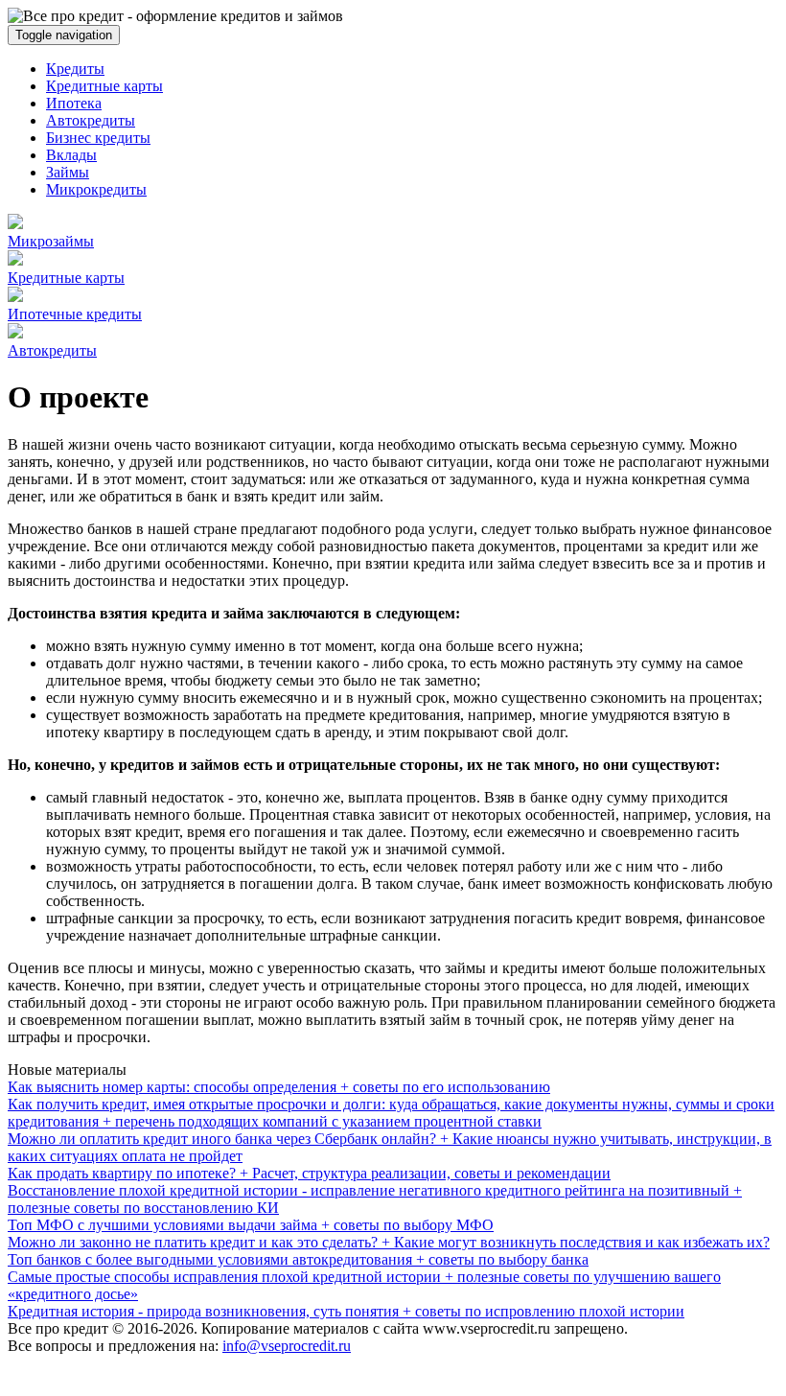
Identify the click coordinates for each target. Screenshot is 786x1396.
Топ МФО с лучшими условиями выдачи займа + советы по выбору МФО (251, 1225)
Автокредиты (90, 120)
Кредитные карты (104, 86)
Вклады (71, 155)
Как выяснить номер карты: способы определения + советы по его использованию (279, 1087)
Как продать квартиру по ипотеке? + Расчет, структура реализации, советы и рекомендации (309, 1173)
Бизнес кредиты (98, 137)
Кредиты (75, 68)
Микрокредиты (96, 189)
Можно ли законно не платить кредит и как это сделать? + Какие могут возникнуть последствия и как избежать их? (389, 1242)
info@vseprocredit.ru (286, 1346)
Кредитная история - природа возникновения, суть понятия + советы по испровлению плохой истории (346, 1311)
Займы (67, 172)
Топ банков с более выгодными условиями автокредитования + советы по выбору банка (298, 1259)
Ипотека (74, 103)
